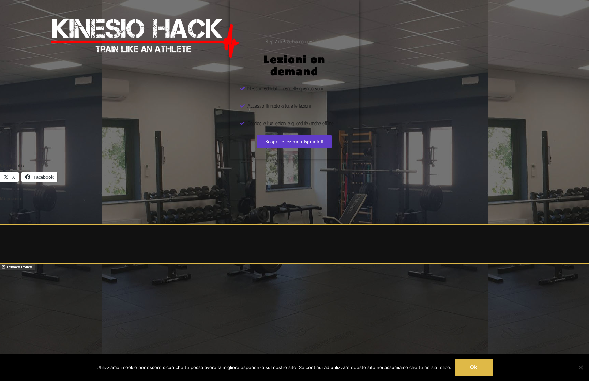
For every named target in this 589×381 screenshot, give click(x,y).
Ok (473, 367)
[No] (580, 367)
